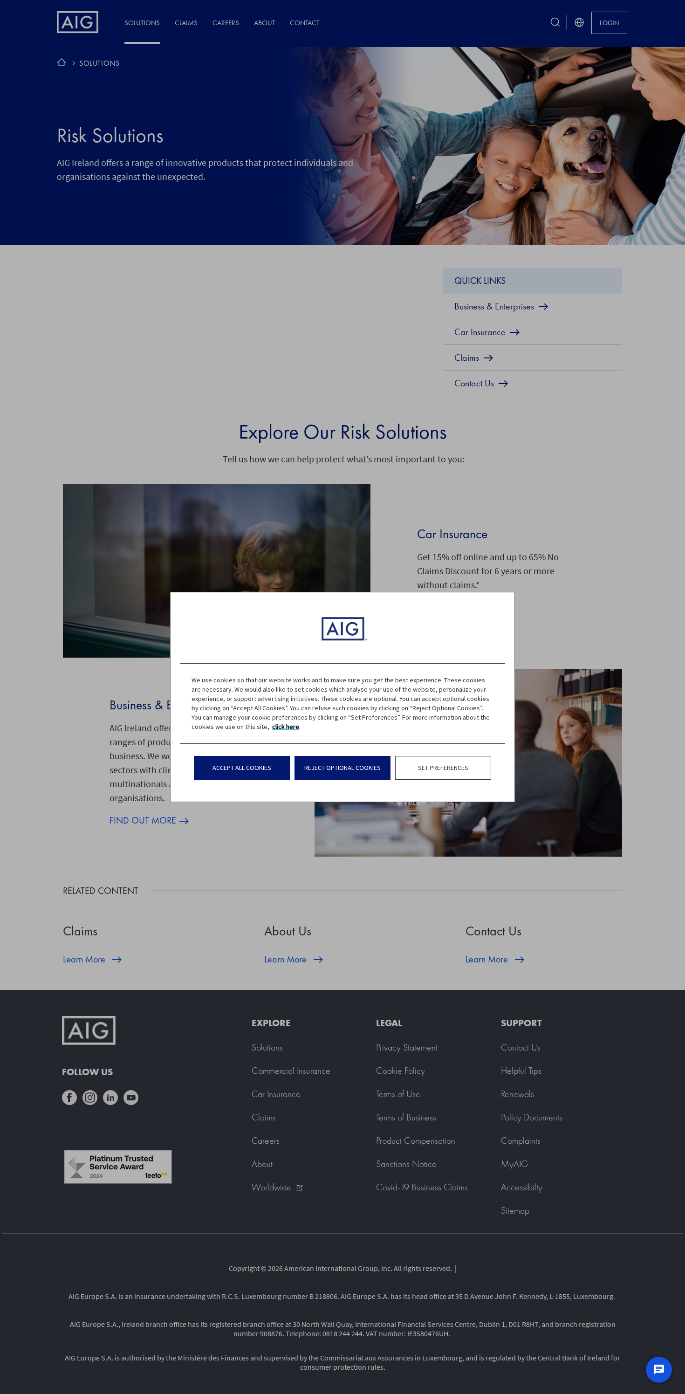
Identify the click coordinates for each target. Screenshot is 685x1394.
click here (285, 726)
